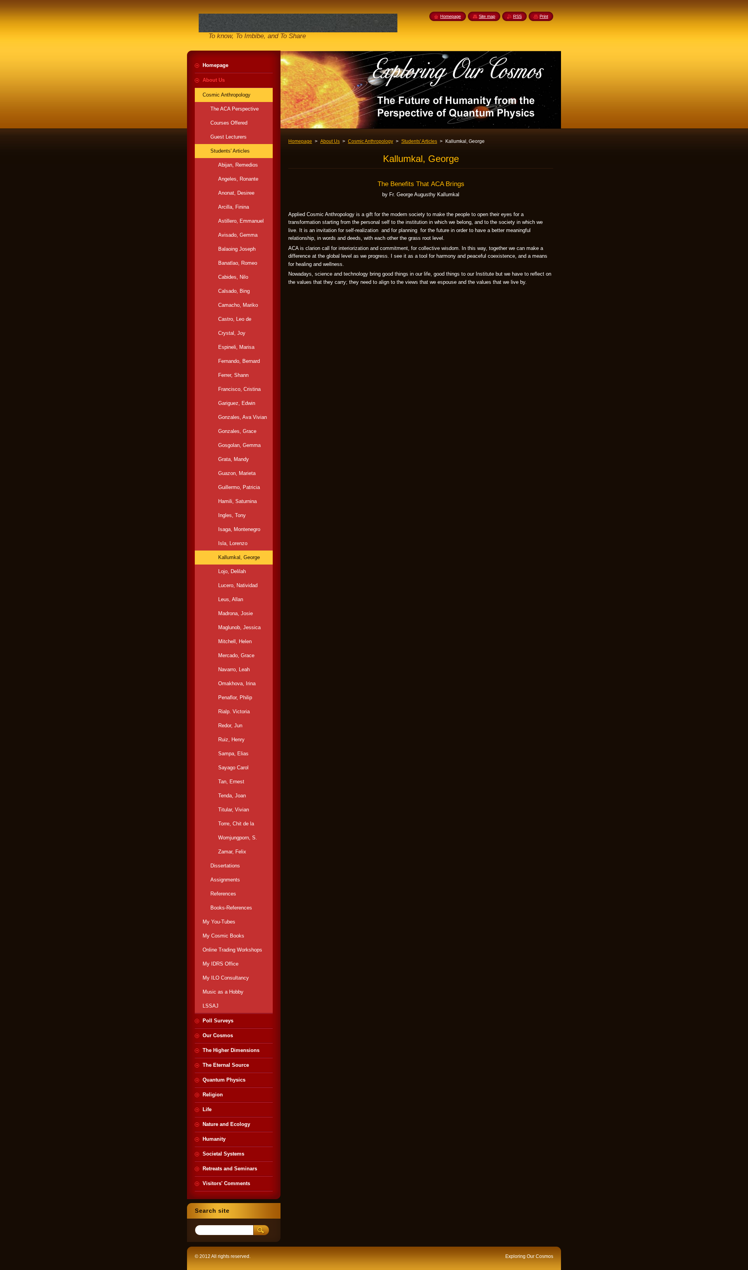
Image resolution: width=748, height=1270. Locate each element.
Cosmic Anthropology (370, 141)
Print (544, 16)
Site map (487, 16)
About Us (330, 141)
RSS (517, 16)
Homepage (300, 141)
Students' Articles (419, 141)
